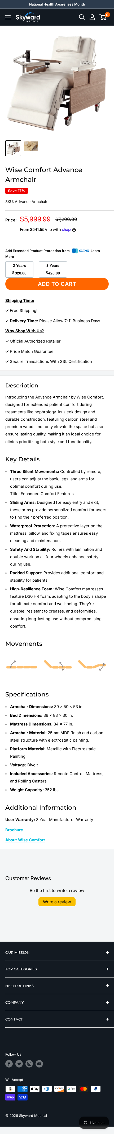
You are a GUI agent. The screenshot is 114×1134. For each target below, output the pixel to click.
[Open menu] (8, 17)
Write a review (57, 901)
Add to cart (57, 284)
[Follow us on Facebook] (9, 1063)
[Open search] (82, 17)
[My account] (92, 17)
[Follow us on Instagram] (29, 1063)
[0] (103, 17)
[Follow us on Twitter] (19, 1063)
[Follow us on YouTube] (39, 1063)
